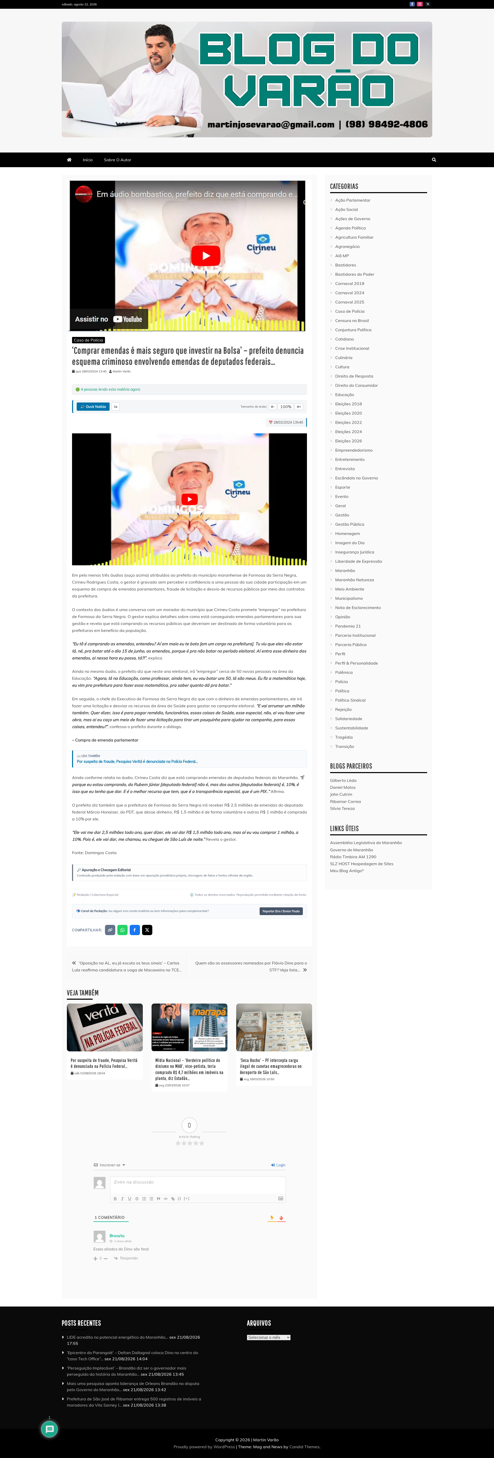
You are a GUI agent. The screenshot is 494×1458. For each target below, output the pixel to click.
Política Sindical (350, 700)
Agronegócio (347, 246)
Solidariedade (348, 718)
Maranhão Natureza (354, 579)
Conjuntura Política (353, 329)
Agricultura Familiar (354, 237)
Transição (344, 746)
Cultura (342, 366)
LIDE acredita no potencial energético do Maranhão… (117, 1337)
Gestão (342, 514)
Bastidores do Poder (354, 274)
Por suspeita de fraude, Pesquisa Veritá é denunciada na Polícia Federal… (137, 761)
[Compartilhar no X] (147, 930)
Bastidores (345, 264)
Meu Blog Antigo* (347, 870)
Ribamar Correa (345, 801)
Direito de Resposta (354, 376)
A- (273, 406)
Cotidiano (344, 339)
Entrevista (345, 468)
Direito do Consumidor (356, 385)
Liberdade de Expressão (358, 561)
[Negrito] (115, 1199)
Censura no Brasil (352, 320)
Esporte (342, 487)
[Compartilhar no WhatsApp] (122, 930)
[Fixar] (136, 1199)
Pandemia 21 (348, 626)
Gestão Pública (349, 524)
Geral (340, 505)
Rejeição (343, 709)
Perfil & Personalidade (356, 663)
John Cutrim (341, 794)
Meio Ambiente (349, 589)
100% (285, 406)
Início (88, 159)
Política (342, 690)
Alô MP (342, 255)
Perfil (340, 653)
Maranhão (345, 570)
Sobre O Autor (117, 159)
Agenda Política (350, 227)
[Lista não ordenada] (151, 1199)
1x (115, 406)
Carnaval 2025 (349, 302)
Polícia (341, 681)
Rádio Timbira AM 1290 (353, 856)
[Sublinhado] (129, 1199)
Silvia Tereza (342, 808)
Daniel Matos (343, 787)
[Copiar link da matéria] (110, 930)
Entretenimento (350, 459)
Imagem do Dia (350, 542)
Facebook (412, 4)
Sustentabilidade (351, 727)
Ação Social (346, 209)
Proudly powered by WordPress (205, 1446)
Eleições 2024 (348, 431)
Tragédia (344, 737)
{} (179, 1198)
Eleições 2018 (348, 403)
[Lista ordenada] (144, 1199)
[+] (187, 1198)
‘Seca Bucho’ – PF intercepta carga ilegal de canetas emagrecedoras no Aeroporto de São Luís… (271, 1066)
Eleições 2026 (348, 440)
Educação (344, 394)
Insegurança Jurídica (354, 551)
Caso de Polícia (88, 340)
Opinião (342, 616)
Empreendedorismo (354, 450)
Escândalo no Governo (356, 477)
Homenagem (347, 533)
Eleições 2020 (348, 413)
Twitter (428, 4)
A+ (299, 406)
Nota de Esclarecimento (358, 607)
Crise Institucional (352, 348)
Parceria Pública (351, 644)
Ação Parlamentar (352, 200)
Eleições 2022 (348, 422)
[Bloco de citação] (158, 1199)
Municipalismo (349, 598)
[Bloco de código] (165, 1199)
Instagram (420, 4)
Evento (341, 496)
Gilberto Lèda (343, 780)
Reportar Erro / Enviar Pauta (281, 911)
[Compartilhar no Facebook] (135, 930)
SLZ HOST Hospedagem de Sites (361, 863)
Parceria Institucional (355, 635)
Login (280, 1165)
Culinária (343, 357)
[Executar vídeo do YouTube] (189, 499)
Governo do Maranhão (351, 849)
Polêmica (344, 672)
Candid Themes (304, 1446)
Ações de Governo (352, 218)
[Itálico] (122, 1199)
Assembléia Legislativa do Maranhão (366, 842)
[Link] (173, 1199)
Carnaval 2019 (349, 283)
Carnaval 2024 (349, 292)
